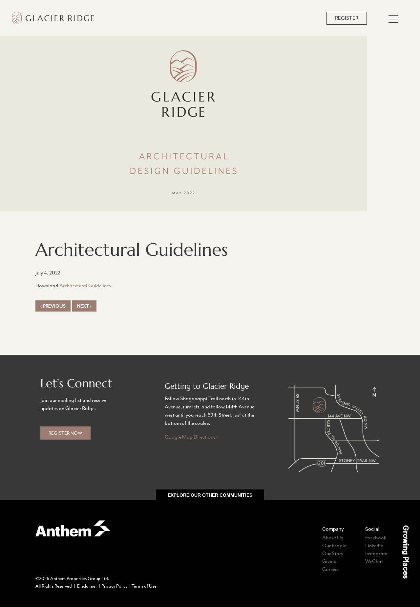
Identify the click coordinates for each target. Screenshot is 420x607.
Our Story (332, 553)
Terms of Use (144, 586)
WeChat (374, 561)
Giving (329, 561)
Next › (84, 306)
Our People (334, 545)
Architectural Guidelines (85, 285)
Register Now (65, 433)
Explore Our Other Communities (210, 495)
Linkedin (374, 545)
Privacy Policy (114, 586)
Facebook (375, 537)
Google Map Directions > (192, 437)
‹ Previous (53, 306)
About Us (332, 537)
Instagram (376, 553)
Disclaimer (87, 586)
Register (346, 18)
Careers (330, 569)
